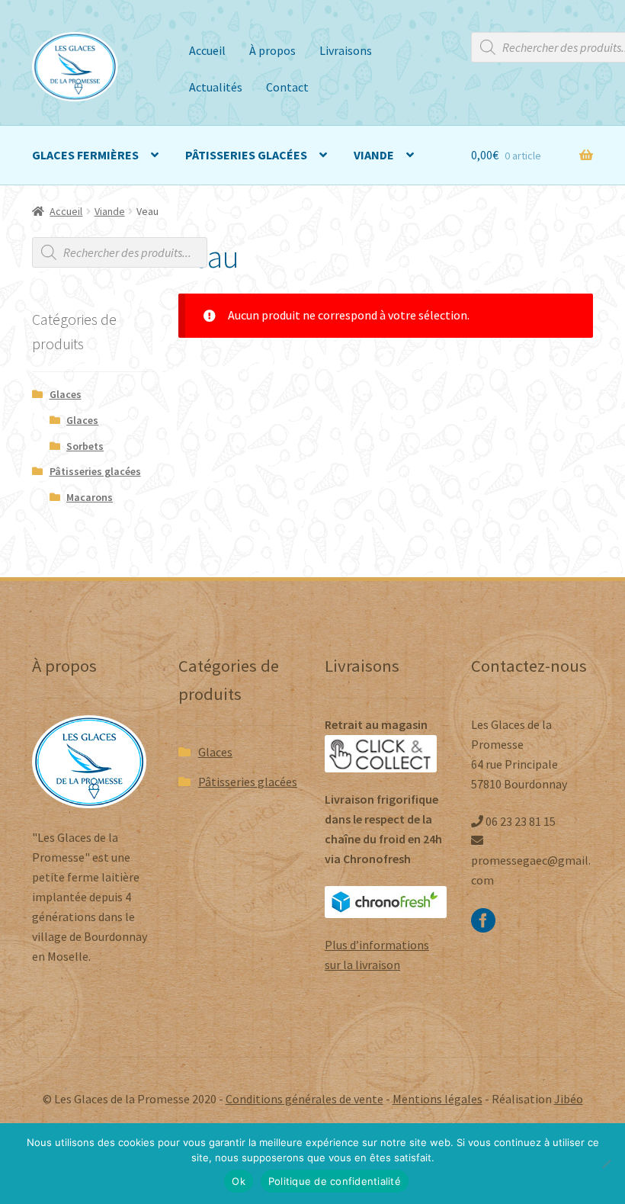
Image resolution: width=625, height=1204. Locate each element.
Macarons (89, 497)
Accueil (207, 50)
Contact (287, 87)
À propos (272, 50)
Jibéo (568, 1098)
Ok (238, 1181)
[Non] (606, 1163)
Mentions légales (437, 1098)
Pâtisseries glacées (246, 154)
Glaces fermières (85, 154)
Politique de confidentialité (334, 1181)
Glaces (66, 394)
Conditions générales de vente (304, 1098)
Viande (374, 154)
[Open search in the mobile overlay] (119, 252)
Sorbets (85, 446)
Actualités (215, 87)
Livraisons (345, 50)
